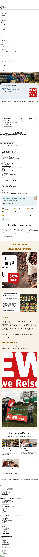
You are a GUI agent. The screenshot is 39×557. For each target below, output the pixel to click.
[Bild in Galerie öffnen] (19, 270)
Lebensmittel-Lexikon (5, 518)
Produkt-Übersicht (5, 503)
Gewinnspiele (4, 495)
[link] (20, 47)
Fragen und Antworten (6, 517)
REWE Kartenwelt (5, 528)
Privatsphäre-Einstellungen (6, 543)
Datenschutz (4, 540)
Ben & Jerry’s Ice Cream (9, 186)
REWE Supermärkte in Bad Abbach (9, 85)
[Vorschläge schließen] (1, 63)
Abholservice (4, 502)
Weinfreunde (4, 529)
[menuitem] (19, 11)
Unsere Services (5, 494)
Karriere (3, 510)
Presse (3, 512)
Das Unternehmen (5, 509)
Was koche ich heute (5, 521)
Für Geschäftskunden (5, 504)
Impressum (4, 541)
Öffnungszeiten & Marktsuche (7, 520)
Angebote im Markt (5, 491)
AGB (3, 539)
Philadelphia (5, 173)
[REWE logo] (2, 44)
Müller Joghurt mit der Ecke (9, 151)
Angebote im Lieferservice (6, 492)
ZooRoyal (4, 530)
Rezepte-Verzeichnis (5, 519)
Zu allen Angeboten (5, 192)
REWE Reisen (4, 526)
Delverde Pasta (6, 166)
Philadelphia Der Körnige (9, 180)
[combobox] (5, 61)
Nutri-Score (4, 522)
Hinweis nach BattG (5, 544)
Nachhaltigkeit (4, 508)
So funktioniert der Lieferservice (7, 501)
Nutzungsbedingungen (6, 542)
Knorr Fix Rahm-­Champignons (10, 158)
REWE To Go (4, 527)
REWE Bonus (4, 493)
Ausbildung (4, 511)
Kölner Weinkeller (5, 531)
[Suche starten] (11, 61)
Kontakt (3, 513)
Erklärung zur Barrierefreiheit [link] (7, 547)
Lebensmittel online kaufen (6, 500)
